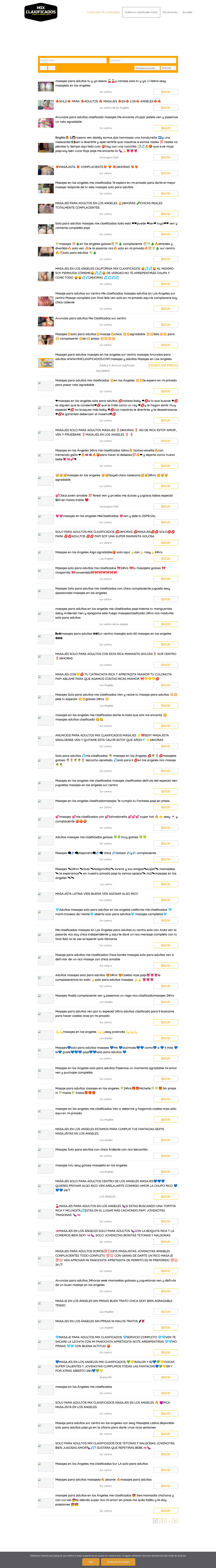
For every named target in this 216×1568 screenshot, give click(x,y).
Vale (91, 1561)
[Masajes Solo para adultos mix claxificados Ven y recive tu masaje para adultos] (108, 700)
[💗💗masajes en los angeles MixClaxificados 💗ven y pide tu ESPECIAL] (108, 519)
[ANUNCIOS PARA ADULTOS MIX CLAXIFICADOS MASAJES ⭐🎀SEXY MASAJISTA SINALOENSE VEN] (108, 741)
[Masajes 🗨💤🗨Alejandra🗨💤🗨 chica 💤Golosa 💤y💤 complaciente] (108, 856)
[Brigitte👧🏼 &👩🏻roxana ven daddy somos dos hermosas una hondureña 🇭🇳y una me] (108, 147)
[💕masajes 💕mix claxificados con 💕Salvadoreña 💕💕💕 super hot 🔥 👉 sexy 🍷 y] (108, 822)
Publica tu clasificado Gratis (141, 12)
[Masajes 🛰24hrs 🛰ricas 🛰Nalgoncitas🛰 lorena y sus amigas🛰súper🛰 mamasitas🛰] (108, 876)
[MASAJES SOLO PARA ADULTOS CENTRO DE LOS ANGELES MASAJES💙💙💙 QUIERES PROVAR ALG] (108, 1189)
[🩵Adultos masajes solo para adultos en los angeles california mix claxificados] (108, 915)
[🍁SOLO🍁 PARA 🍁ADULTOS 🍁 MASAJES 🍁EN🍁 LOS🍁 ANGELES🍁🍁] (108, 104)
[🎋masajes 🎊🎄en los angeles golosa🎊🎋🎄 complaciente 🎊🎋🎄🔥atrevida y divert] (108, 251)
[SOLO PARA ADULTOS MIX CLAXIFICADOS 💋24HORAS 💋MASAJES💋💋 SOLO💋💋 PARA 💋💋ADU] (108, 537)
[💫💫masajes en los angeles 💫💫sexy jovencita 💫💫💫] (108, 1035)
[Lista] (51, 68)
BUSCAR (167, 68)
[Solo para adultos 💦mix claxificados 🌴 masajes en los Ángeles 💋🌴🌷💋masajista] (108, 763)
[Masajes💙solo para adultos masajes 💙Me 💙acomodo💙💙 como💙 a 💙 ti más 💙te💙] (108, 1053)
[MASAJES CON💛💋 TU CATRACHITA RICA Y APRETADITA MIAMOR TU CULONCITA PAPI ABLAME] (108, 680)
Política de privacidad (118, 1561)
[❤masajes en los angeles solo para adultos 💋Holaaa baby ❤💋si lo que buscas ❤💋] (108, 410)
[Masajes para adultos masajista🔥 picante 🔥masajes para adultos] (108, 1483)
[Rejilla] (43, 68)
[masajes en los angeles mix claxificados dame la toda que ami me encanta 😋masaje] (108, 721)
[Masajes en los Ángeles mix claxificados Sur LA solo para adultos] (108, 1467)
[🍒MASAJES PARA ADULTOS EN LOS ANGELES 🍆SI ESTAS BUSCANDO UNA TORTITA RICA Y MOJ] (108, 1213)
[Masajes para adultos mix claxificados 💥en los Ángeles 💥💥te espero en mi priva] (108, 386)
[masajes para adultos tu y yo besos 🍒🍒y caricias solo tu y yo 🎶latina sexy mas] (108, 86)
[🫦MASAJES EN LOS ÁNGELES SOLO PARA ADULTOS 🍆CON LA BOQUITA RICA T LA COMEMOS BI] (108, 1236)
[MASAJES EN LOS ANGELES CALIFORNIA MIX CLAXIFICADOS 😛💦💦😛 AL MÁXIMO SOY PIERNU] (108, 276)
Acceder (187, 12)
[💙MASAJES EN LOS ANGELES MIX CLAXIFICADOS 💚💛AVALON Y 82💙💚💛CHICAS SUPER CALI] (108, 1369)
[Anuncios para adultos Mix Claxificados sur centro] (108, 321)
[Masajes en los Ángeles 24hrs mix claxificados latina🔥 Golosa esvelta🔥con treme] (108, 458)
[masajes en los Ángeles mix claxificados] (108, 1390)
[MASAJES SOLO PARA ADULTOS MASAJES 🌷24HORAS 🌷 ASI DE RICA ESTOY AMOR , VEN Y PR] (108, 436)
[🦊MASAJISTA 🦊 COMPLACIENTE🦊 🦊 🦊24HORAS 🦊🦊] (108, 170)
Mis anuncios (170, 12)
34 (175, 1521)
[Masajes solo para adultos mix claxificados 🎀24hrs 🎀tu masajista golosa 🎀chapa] (108, 574)
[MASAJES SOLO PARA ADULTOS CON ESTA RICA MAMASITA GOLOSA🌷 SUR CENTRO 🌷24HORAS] (108, 659)
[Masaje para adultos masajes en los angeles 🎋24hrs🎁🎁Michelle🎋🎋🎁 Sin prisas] (108, 1094)
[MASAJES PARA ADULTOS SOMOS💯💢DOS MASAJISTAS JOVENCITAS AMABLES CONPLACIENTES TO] (108, 1261)
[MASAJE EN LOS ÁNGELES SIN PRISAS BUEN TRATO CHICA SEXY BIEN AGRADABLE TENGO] (108, 1306)
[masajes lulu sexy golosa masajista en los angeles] (108, 1168)
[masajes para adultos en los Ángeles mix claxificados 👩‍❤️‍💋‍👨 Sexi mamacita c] (108, 1503)
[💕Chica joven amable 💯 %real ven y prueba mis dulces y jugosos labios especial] (108, 501)
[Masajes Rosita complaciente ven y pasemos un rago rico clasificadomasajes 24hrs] (108, 999)
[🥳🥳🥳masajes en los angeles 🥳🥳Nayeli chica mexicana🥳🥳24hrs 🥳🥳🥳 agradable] (108, 481)
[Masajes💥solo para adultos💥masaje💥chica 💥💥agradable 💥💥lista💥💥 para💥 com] (108, 340)
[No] (212, 1560)
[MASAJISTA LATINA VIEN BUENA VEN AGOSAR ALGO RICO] (108, 897)
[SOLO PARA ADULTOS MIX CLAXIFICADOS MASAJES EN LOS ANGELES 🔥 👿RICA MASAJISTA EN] (108, 1408)
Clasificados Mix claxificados (103, 12)
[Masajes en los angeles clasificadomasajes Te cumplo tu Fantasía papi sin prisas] (108, 804)
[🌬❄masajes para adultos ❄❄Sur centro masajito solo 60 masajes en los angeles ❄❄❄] (108, 639)
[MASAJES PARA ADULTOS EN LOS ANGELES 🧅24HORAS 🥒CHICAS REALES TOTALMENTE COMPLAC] (108, 209)
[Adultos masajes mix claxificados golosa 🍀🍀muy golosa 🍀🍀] (108, 840)
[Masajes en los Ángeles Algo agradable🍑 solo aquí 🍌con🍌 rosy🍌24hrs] (108, 555)
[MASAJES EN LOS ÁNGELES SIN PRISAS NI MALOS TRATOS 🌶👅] (108, 1324)
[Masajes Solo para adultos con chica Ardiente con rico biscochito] (108, 1153)
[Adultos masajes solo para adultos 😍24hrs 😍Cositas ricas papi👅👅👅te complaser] (108, 981)
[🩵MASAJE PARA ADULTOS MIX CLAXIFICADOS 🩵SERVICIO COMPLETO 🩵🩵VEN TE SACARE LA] (108, 1345)
